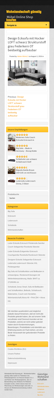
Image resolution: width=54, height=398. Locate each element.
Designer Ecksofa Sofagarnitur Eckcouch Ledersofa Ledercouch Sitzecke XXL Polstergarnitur (24, 263)
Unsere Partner (14, 354)
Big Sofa (11, 211)
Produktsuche (13, 194)
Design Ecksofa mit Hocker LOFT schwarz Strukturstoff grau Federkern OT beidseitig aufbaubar (17, 106)
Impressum (12, 363)
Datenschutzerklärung (17, 358)
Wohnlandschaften (15, 230)
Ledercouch (13, 221)
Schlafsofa (12, 225)
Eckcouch (12, 216)
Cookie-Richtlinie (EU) (17, 349)
